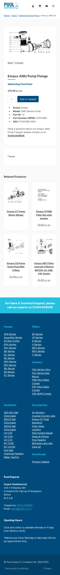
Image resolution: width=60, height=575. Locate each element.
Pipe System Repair (42, 433)
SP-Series (37, 334)
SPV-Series (10, 365)
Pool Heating (39, 440)
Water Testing (11, 457)
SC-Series (9, 354)
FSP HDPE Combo (41, 393)
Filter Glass (38, 426)
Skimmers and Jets (42, 443)
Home (7, 15)
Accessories (39, 405)
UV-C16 (8, 433)
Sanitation (10, 405)
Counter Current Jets (43, 416)
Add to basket (28, 99)
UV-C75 (8, 440)
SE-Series (9, 358)
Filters (36, 326)
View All (36, 447)
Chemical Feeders (14, 453)
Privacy (48, 568)
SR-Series (9, 368)
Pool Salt (8, 450)
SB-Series (9, 351)
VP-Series (37, 337)
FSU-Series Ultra (41, 369)
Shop (14, 15)
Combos (37, 362)
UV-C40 (8, 436)
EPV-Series (10, 348)
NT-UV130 (9, 447)
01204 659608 (16, 135)
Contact (19, 62)
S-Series (36, 341)
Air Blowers (38, 412)
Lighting (36, 429)
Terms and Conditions (17, 568)
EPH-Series (10, 344)
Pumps (8, 326)
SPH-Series (10, 361)
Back (10, 62)
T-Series (36, 354)
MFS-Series (38, 348)
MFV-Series (38, 351)
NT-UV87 (9, 443)
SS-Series (9, 372)
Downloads (39, 454)
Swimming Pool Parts (29, 15)
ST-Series (9, 375)
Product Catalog (40, 461)
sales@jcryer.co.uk (21, 508)
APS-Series (10, 334)
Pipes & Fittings (40, 436)
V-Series (36, 344)
